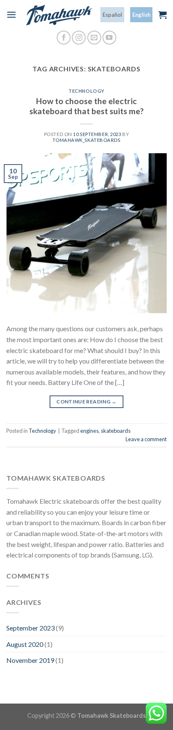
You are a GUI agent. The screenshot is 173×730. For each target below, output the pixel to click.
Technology (86, 91)
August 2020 (24, 644)
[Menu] (11, 14)
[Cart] (162, 14)
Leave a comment (146, 439)
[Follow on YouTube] (109, 37)
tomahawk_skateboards (86, 140)
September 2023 (30, 628)
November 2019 (30, 660)
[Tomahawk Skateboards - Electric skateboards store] (58, 15)
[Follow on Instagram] (79, 37)
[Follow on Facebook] (64, 37)
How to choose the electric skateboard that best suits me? (86, 106)
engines (89, 430)
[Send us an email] (94, 37)
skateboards (116, 430)
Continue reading (86, 401)
